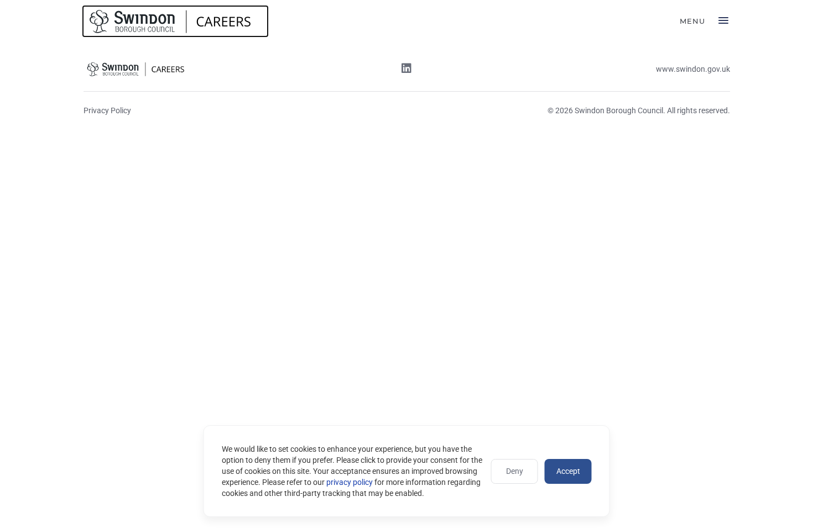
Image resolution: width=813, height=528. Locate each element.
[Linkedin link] (406, 69)
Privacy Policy (107, 110)
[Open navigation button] (723, 21)
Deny (514, 471)
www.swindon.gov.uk (693, 69)
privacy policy (349, 482)
